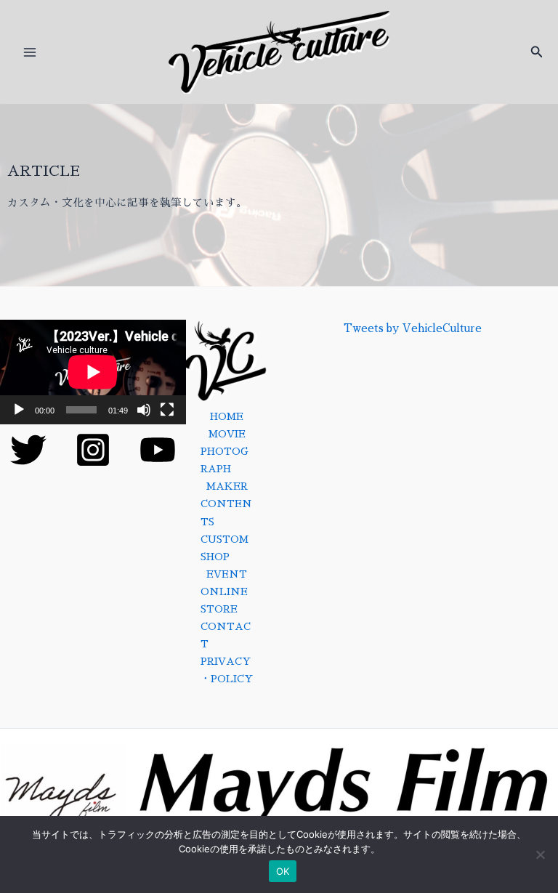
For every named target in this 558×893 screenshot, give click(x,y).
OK (283, 871)
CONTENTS (226, 512)
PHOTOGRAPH (224, 460)
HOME (226, 416)
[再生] (19, 410)
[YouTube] (158, 450)
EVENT (226, 574)
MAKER (227, 486)
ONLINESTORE (224, 600)
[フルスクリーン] (167, 410)
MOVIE (227, 434)
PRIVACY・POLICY (227, 670)
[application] (93, 372)
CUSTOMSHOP (224, 548)
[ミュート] (144, 410)
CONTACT (226, 635)
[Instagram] (93, 450)
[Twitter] (28, 450)
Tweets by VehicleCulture (413, 328)
